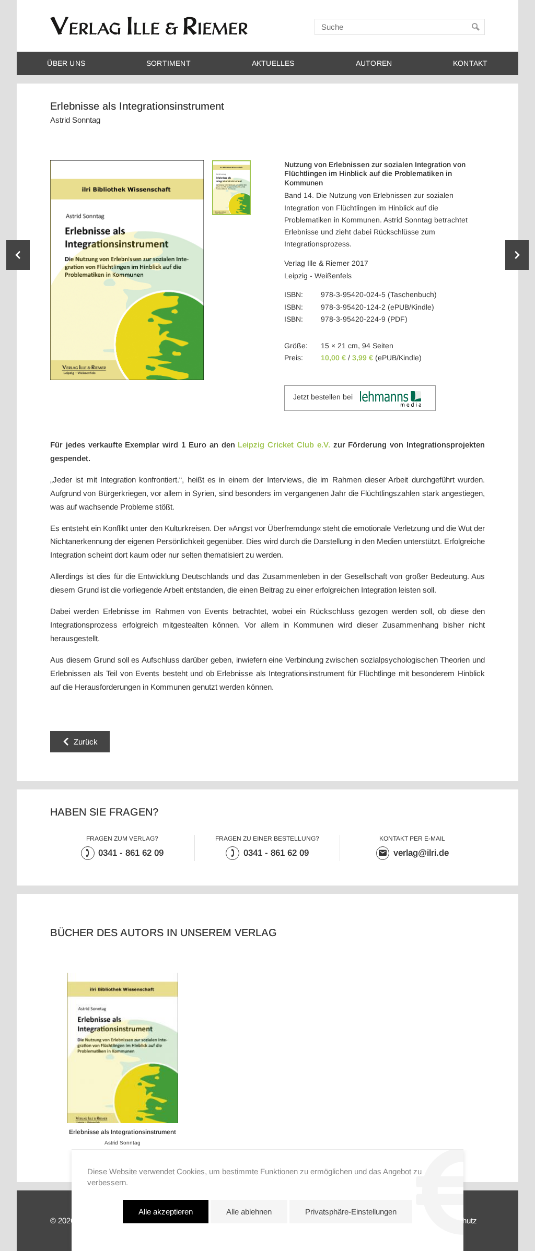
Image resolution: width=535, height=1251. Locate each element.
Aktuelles (273, 63)
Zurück (86, 741)
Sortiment (168, 63)
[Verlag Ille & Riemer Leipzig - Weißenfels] (149, 26)
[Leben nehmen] (517, 254)
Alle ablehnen (249, 1211)
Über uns (66, 63)
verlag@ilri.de (421, 853)
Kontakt (470, 63)
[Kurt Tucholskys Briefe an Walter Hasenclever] (18, 254)
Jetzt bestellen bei (323, 397)
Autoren (374, 63)
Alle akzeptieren (165, 1211)
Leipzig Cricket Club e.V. (284, 444)
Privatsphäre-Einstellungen (351, 1211)
